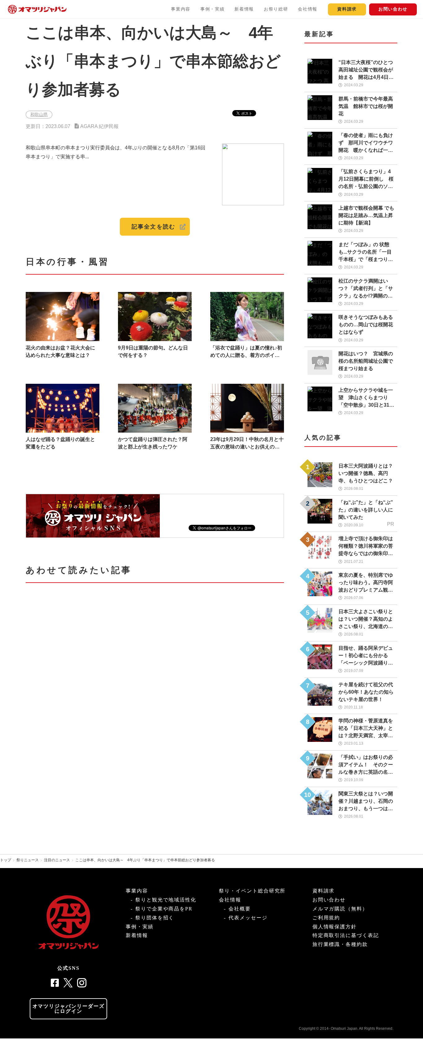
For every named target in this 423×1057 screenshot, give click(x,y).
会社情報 (307, 9)
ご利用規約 (326, 917)
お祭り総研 (276, 9)
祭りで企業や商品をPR (164, 908)
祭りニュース (27, 860)
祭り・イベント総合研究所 (252, 890)
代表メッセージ (248, 917)
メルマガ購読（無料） (340, 908)
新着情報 (244, 9)
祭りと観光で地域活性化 (165, 899)
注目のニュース (57, 860)
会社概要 (240, 908)
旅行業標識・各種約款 (340, 944)
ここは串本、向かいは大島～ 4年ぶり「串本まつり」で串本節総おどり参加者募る (145, 860)
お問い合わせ (393, 9)
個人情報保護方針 (334, 926)
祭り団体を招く (154, 917)
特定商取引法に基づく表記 (345, 935)
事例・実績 (212, 9)
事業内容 (180, 9)
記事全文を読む (153, 227)
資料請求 (347, 9)
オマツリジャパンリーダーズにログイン (69, 1009)
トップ (5, 860)
